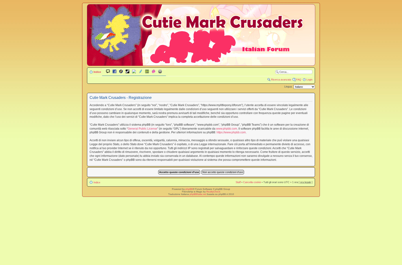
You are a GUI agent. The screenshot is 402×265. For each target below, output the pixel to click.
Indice (97, 71)
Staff (238, 182)
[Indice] (201, 62)
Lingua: (288, 86)
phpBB (189, 189)
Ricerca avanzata (281, 79)
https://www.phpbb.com (231, 132)
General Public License (142, 128)
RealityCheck (213, 191)
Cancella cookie (252, 182)
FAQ (298, 79)
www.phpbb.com (226, 128)
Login (309, 79)
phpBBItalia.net (198, 194)
